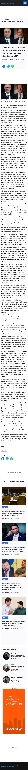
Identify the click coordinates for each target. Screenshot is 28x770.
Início (3, 19)
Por (5, 518)
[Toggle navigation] (25, 2)
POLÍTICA (7, 19)
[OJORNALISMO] (7, 3)
